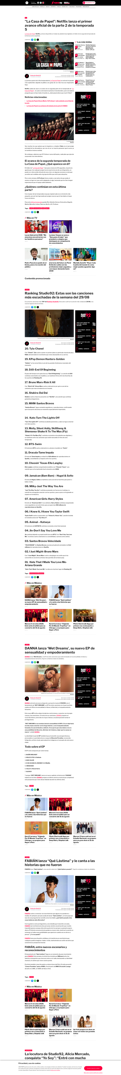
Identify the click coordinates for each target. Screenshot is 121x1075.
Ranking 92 (41, 573)
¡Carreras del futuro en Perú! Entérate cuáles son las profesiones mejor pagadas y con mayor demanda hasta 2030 (60, 267)
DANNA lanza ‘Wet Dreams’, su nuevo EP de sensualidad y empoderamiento (36, 602)
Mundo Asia (65, 6)
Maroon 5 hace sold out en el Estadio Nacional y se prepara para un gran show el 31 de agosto (84, 839)
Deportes (53, 6)
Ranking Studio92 (34, 573)
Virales (59, 6)
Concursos (72, 6)
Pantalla (42, 6)
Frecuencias (86, 6)
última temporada (36, 202)
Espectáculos (35, 6)
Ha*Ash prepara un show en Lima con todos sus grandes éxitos (84, 1032)
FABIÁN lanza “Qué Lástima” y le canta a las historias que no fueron (60, 602)
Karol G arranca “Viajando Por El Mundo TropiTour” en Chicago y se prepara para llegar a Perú (59, 627)
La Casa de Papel (30, 34)
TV (25, 17)
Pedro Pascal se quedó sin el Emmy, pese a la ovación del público (35, 265)
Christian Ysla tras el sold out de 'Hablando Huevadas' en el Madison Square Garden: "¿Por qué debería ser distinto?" (91, 47)
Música (27, 289)
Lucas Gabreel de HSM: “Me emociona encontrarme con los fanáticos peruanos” (35, 237)
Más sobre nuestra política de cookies (93, 1072)
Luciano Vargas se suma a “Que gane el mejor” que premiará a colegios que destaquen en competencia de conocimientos (59, 239)
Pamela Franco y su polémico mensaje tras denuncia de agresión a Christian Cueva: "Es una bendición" (90, 83)
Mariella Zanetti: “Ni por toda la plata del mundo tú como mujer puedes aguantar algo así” (84, 266)
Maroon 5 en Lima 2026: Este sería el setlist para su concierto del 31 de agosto (35, 626)
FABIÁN (27, 926)
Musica (48, 6)
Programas (79, 6)
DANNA (27, 657)
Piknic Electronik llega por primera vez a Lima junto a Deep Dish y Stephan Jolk (83, 626)
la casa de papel (37, 208)
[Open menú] (26, 2)
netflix (31, 208)
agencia (47, 208)
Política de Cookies (55, 1070)
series (43, 208)
